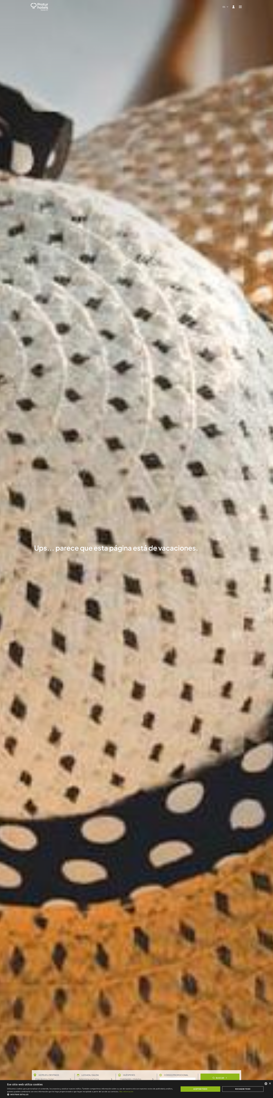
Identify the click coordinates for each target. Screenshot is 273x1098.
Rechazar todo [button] (242, 1089)
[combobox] (226, 6)
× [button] (270, 1084)
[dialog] (136, 1089)
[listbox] (265, 1083)
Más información (126, 1091)
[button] (90, 1094)
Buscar (220, 1078)
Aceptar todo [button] (200, 1089)
